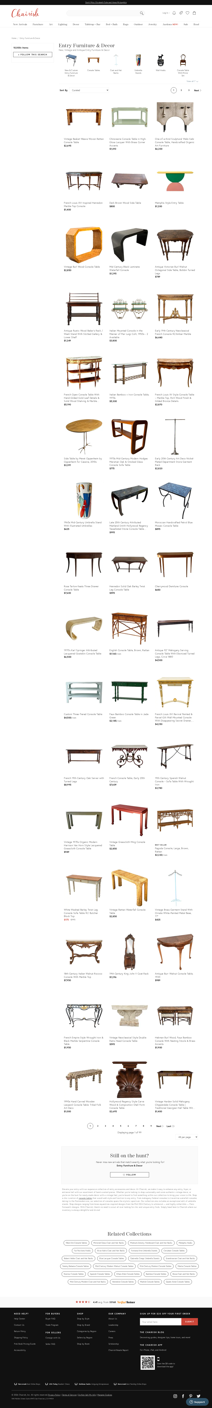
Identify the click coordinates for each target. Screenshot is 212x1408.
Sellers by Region (84, 1337)
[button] (187, 13)
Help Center (19, 1318)
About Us (112, 1318)
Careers (111, 1331)
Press (110, 1337)
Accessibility (20, 1350)
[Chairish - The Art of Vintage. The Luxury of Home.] (25, 13)
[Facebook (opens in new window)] (183, 1395)
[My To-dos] (174, 13)
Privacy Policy (54, 1395)
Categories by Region (86, 1331)
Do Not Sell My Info (87, 1395)
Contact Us (19, 1325)
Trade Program (52, 1325)
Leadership (113, 1325)
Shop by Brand (83, 1325)
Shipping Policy (21, 1337)
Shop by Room (83, 1344)
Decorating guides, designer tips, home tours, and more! (165, 1337)
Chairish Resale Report (118, 1350)
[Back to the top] (205, 1390)
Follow (130, 1175)
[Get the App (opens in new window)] (148, 1362)
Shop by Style (83, 1318)
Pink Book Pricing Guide (24, 1344)
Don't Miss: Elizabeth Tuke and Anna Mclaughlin (106, 2)
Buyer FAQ (50, 1318)
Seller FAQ (50, 1344)
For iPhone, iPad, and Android (153, 1350)
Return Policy (20, 1331)
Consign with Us (53, 1337)
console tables (85, 1198)
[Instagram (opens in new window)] (175, 1395)
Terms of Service (69, 1395)
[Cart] (194, 13)
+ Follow (32, 54)
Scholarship (113, 1344)
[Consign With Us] (181, 13)
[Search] (141, 13)
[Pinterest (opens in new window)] (191, 1395)
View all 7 (191, 81)
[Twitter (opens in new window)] (198, 1395)
